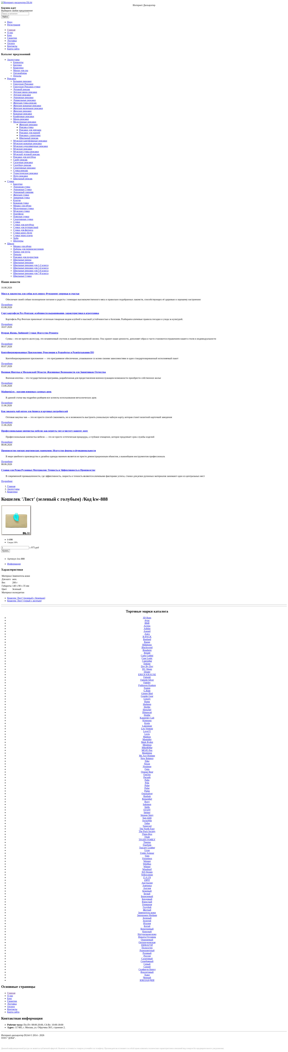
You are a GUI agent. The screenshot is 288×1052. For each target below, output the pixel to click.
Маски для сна (20, 70)
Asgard (147, 631)
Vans (147, 855)
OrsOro (147, 774)
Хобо (15, 238)
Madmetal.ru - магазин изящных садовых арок (26, 391)
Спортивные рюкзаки (24, 168)
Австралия (147, 883)
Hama (147, 701)
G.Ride (147, 690)
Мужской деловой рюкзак (26, 154)
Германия (147, 904)
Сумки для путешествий (25, 227)
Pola (147, 782)
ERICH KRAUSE (147, 674)
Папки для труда (21, 251)
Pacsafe (147, 777)
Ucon (147, 850)
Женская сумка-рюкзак (25, 103)
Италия (147, 923)
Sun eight (147, 818)
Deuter (147, 672)
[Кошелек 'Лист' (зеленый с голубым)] (16, 534)
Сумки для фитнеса (23, 230)
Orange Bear (147, 772)
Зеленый (147, 918)
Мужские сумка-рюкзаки (26, 151)
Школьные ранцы (22, 260)
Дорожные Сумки (22, 189)
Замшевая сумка (21, 197)
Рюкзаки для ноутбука (24, 157)
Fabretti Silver (147, 680)
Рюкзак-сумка (26, 127)
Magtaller (147, 739)
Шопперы (18, 241)
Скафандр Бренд (147, 969)
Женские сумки (21, 195)
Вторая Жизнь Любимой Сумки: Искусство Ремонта (29, 333)
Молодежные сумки (23, 208)
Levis (147, 734)
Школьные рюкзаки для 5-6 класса (30, 270)
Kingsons (147, 720)
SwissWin (147, 820)
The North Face (147, 828)
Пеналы (17, 76)
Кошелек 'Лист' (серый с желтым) (24, 600)
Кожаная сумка (21, 203)
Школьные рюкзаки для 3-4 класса (30, 268)
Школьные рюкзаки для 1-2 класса (30, 265)
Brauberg (147, 650)
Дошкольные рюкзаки (24, 100)
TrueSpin (147, 845)
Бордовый (147, 899)
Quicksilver (147, 793)
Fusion (147, 688)
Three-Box (147, 834)
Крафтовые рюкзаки (23, 116)
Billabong (147, 644)
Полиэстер (147, 947)
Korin (147, 723)
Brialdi (147, 653)
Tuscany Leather (147, 847)
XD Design (147, 872)
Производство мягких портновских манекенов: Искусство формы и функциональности (48, 450)
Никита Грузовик (147, 937)
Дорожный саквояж (23, 192)
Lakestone (147, 726)
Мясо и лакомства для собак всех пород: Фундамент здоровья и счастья (40, 293)
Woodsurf (147, 869)
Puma (147, 791)
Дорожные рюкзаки (23, 97)
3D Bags (147, 617)
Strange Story (147, 815)
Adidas (147, 628)
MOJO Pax (147, 750)
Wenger (147, 861)
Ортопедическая (147, 942)
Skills (147, 807)
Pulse (147, 788)
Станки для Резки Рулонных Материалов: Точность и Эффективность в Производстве (48, 470)
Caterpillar (147, 661)
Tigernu (147, 842)
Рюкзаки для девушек (30, 130)
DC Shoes (147, 669)
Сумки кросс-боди (22, 232)
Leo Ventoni (147, 728)
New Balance (147, 758)
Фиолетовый (147, 972)
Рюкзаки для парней (29, 132)
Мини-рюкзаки (21, 119)
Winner (147, 866)
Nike (147, 761)
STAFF (147, 810)
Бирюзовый (147, 896)
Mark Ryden (147, 742)
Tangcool (147, 826)
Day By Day (147, 666)
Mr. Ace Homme (147, 755)
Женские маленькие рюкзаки (28, 108)
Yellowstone (147, 874)
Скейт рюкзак (20, 159)
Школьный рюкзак (28, 138)
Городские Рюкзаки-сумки (26, 86)
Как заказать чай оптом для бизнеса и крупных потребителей (34, 411)
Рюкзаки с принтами (29, 135)
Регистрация (13, 24)
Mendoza (147, 745)
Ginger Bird (147, 693)
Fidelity (147, 682)
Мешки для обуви (22, 205)
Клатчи (17, 200)
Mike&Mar (147, 747)
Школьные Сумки (22, 276)
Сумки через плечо (23, 235)
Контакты (12, 46)
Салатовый (147, 958)
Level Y (147, 731)
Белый (147, 893)
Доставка (12, 40)
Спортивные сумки (23, 219)
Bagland (147, 639)
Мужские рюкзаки (22, 149)
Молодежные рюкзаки (24, 122)
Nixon (147, 764)
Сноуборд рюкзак (22, 165)
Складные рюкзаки (23, 162)
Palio (147, 780)
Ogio (147, 769)
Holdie (147, 715)
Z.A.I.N (147, 877)
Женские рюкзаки (22, 111)
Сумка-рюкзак (20, 170)
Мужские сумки (21, 211)
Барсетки (17, 184)
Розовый (147, 953)
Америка (147, 885)
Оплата (11, 43)
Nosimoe (147, 766)
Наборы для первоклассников (28, 249)
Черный (147, 977)
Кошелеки (18, 67)
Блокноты (18, 62)
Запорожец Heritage (147, 915)
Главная (11, 30)
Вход (9, 22)
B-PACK (147, 636)
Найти (5, 17)
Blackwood (147, 647)
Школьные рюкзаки (23, 262)
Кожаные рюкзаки (22, 113)
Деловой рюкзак (21, 89)
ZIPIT (147, 880)
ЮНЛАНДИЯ (147, 980)
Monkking (147, 753)
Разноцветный (147, 950)
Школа (10, 243)
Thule (147, 837)
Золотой (147, 920)
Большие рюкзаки (22, 81)
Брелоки (17, 65)
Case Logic (147, 658)
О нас (10, 32)
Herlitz (147, 707)
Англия (147, 888)
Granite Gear (147, 696)
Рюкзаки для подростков (25, 257)
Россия (147, 956)
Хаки (147, 975)
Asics (147, 634)
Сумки (10, 181)
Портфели (18, 214)
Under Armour (147, 853)
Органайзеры (20, 73)
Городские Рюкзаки (23, 84)
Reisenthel (147, 799)
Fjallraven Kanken (147, 685)
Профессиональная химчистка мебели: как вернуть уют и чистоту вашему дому (44, 431)
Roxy (147, 801)
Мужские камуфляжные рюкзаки (30, 140)
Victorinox (147, 858)
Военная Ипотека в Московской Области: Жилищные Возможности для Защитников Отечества (53, 372)
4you (147, 620)
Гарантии (12, 38)
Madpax (147, 736)
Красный (147, 931)
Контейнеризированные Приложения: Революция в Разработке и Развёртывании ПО (47, 352)
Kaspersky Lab (147, 718)
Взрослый (147, 901)
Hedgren (147, 704)
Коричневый (147, 929)
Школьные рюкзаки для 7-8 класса (30, 273)
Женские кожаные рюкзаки (27, 105)
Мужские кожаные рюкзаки (27, 143)
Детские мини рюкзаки (25, 92)
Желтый (147, 910)
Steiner (147, 812)
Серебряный (147, 961)
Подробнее (6, 304)
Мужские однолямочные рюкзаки (30, 146)
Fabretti (147, 677)
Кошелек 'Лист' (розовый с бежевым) (26, 598)
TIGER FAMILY (147, 839)
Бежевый (147, 891)
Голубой (147, 907)
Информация (14, 564)
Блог (9, 35)
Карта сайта (13, 48)
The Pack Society (147, 831)
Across (147, 626)
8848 (147, 623)
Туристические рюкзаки (25, 173)
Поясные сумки (21, 216)
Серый (147, 964)
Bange (147, 642)
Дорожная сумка (21, 186)
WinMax (147, 864)
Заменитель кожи (147, 912)
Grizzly (147, 699)
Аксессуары (13, 59)
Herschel (147, 709)
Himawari (147, 712)
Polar (147, 785)
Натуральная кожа (147, 934)
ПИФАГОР (147, 945)
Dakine (147, 663)
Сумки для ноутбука (23, 224)
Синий (147, 966)
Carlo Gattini (147, 655)
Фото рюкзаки (20, 176)
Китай (147, 926)
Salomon (147, 804)
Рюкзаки (11, 78)
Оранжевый (147, 939)
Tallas (147, 823)
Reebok (147, 796)
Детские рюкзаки (22, 94)
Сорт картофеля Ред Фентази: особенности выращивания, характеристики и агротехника (50, 313)
